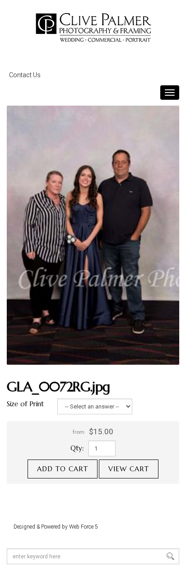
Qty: (77, 448)
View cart (128, 468)
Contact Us (25, 75)
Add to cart (62, 468)
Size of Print (25, 403)
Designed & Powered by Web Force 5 (56, 527)
